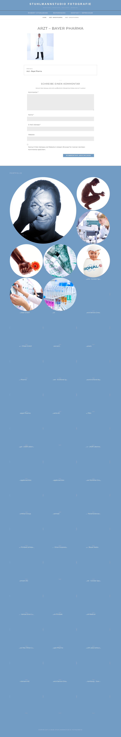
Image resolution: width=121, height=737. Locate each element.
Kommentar (33, 92)
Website (31, 135)
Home (44, 17)
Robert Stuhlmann (38, 13)
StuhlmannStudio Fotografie (60, 3)
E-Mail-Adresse (34, 125)
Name (31, 115)
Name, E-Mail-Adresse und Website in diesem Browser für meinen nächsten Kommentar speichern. (56, 148)
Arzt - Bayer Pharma (55, 17)
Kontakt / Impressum (82, 13)
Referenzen (59, 13)
